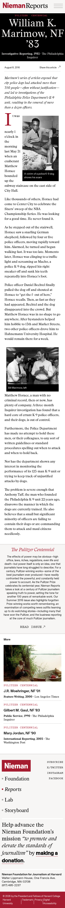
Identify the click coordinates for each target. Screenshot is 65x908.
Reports (13, 789)
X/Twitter (55, 767)
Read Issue (31, 626)
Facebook (56, 778)
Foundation (17, 779)
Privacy (38, 899)
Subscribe (55, 762)
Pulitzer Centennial (31, 15)
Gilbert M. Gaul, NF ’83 (22, 710)
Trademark (27, 899)
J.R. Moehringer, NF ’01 (22, 691)
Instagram (55, 773)
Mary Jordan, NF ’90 (20, 733)
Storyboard (17, 810)
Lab (9, 800)
